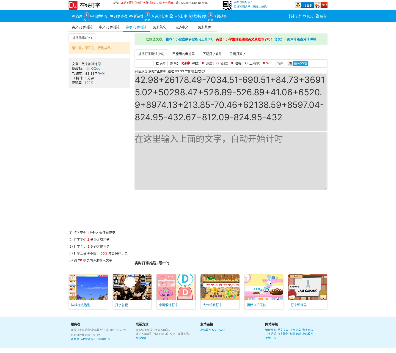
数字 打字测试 (136, 27)
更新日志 (270, 338)
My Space (218, 330)
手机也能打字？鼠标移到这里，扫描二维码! (250, 4)
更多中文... (183, 27)
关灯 (162, 63)
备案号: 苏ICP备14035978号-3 (90, 339)
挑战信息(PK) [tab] (82, 38)
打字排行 (283, 334)
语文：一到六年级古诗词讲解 (295, 39)
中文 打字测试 (109, 27)
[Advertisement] (99, 161)
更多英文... (161, 27)
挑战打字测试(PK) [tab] (151, 54)
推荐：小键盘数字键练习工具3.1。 (190, 39)
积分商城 (295, 334)
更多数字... (206, 27)
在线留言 (141, 338)
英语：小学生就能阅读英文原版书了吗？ (245, 39)
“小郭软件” (96, 330)
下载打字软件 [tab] (212, 54)
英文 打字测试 (82, 27)
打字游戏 (270, 334)
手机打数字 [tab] (238, 54)
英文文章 (283, 330)
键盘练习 (270, 330)
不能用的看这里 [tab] (183, 54)
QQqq (95, 68)
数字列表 (307, 330)
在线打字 (90, 5)
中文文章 (295, 330)
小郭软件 (205, 330)
